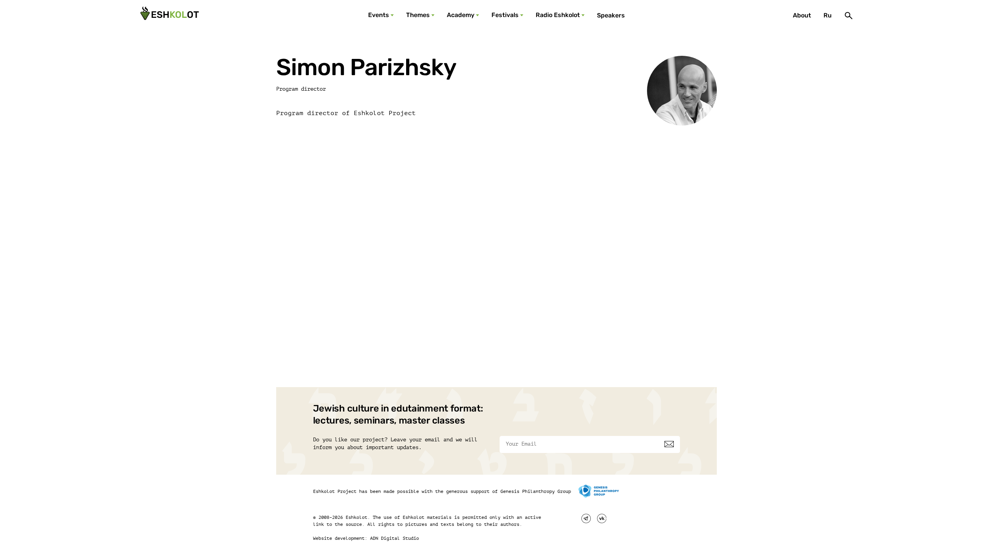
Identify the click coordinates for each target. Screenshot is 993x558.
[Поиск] (848, 15)
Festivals (505, 15)
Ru (827, 15)
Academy (460, 15)
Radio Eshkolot (558, 15)
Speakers (611, 15)
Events (378, 15)
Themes (418, 15)
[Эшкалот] (169, 15)
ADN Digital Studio (394, 538)
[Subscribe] (669, 444)
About (802, 15)
